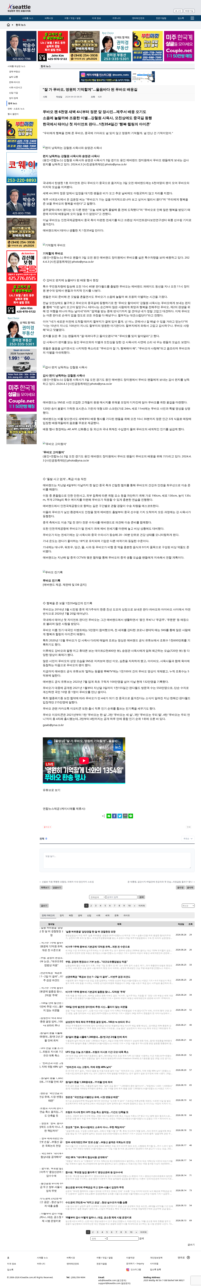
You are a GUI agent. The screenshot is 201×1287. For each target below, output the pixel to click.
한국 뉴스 (12, 103)
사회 (98, 915)
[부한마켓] (148, 46)
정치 (62, 915)
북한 (71, 915)
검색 (141, 897)
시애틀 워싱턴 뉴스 (16, 66)
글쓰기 (44, 905)
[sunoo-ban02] (179, 46)
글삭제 (190, 887)
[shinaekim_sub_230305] (21, 265)
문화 (116, 915)
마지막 (142, 905)
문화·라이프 (14, 82)
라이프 (127, 915)
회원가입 (189, 10)
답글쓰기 (57, 887)
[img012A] (21, 46)
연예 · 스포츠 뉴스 (16, 108)
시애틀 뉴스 (27, 18)
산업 (89, 915)
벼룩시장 (49, 18)
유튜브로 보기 (51, 790)
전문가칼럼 (161, 18)
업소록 (181, 18)
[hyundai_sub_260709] (21, 364)
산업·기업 (13, 92)
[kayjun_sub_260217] (21, 429)
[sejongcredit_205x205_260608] (84, 46)
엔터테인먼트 (138, 18)
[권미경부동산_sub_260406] (116, 46)
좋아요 (47, 827)
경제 (80, 915)
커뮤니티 (116, 18)
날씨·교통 (13, 76)
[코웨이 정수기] (21, 167)
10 (129, 905)
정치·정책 (13, 98)
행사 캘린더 (13, 114)
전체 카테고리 (48, 915)
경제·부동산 (14, 71)
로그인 (178, 10)
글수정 (180, 887)
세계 (107, 915)
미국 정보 (96, 18)
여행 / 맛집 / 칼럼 (72, 18)
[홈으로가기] (18, 7)
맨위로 (181, 1257)
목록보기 (45, 887)
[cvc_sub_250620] (53, 46)
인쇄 (189, 827)
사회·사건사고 (15, 87)
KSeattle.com (26, 1277)
